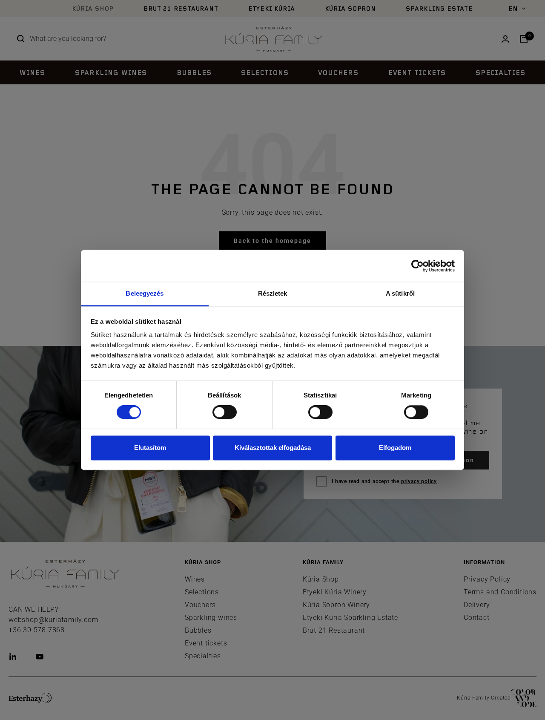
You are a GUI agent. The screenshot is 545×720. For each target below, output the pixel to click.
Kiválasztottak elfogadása (273, 447)
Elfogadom (395, 447)
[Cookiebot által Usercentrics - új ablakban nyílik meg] (417, 265)
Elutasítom (150, 447)
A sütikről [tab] (400, 293)
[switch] (224, 412)
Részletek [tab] (272, 293)
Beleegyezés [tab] (145, 293)
